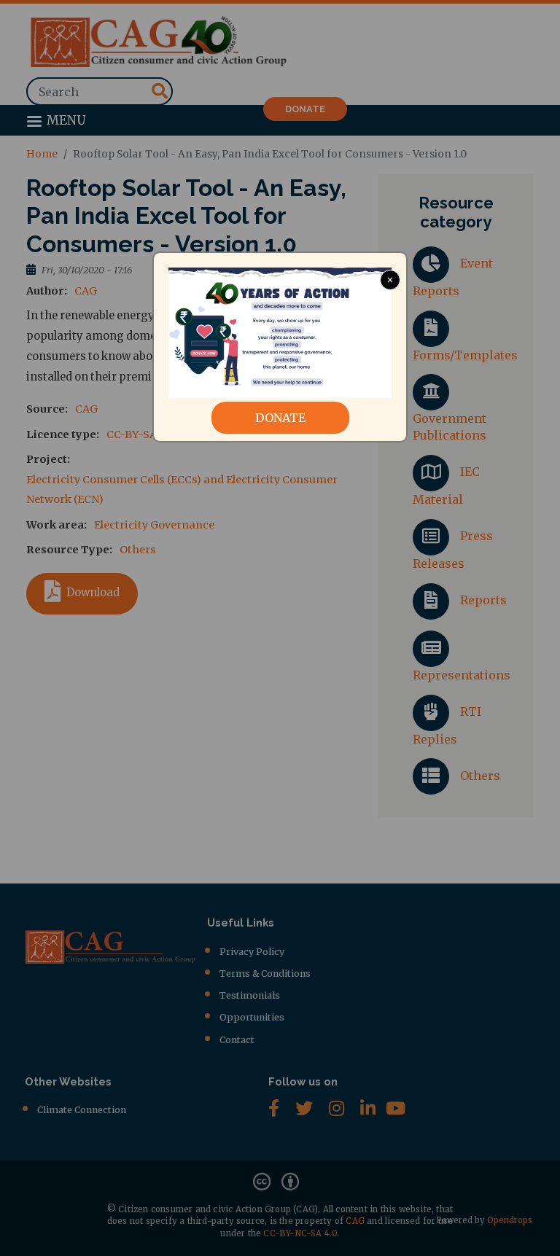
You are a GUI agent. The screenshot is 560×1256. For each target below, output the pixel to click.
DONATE (280, 417)
